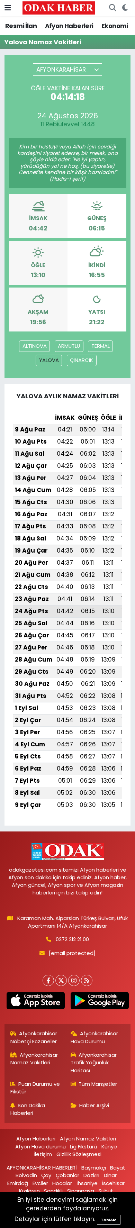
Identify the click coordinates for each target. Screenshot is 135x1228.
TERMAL (100, 345)
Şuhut (105, 1190)
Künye (109, 1146)
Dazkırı (91, 1175)
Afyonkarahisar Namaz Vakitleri (34, 1058)
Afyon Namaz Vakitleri (88, 1138)
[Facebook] (48, 980)
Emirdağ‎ (17, 1183)
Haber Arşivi (94, 1105)
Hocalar (62, 1183)
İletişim (43, 1154)
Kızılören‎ (29, 1190)
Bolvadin (26, 1175)
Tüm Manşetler (98, 1084)
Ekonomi (114, 25)
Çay (46, 1175)
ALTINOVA (34, 345)
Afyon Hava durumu (40, 1146)
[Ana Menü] (7, 7)
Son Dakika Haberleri (27, 1109)
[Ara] (112, 7)
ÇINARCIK (81, 360)
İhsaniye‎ (87, 1183)
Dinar (110, 1175)
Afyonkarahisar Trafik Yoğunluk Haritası (94, 1062)
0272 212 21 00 (72, 939)
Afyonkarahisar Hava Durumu (94, 1037)
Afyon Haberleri (69, 25)
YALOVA (49, 360)
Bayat (117, 1167)
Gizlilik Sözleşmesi (78, 1154)
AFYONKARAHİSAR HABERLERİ (42, 1167)
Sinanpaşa (80, 1190)
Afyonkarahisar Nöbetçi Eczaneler (33, 1037)
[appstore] (35, 1002)
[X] (61, 980)
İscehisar (113, 1183)
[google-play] (99, 1002)
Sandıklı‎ (53, 1190)
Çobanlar (67, 1175)
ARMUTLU (69, 345)
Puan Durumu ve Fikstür (35, 1087)
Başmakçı (93, 1167)
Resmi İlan (21, 25)
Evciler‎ (40, 1183)
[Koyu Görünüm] (124, 7)
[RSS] (86, 980)
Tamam (109, 1219)
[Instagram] (74, 980)
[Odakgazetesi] (58, 8)
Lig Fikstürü (83, 1146)
